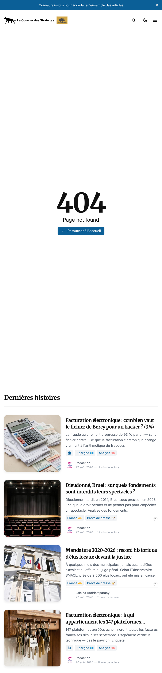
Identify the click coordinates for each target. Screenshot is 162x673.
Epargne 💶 (85, 453)
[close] (157, 5)
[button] (134, 20)
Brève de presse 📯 (101, 518)
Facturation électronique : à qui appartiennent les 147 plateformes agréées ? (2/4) (103, 621)
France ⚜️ (74, 518)
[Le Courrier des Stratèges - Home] (42, 20)
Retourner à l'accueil (84, 231)
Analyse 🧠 (107, 453)
